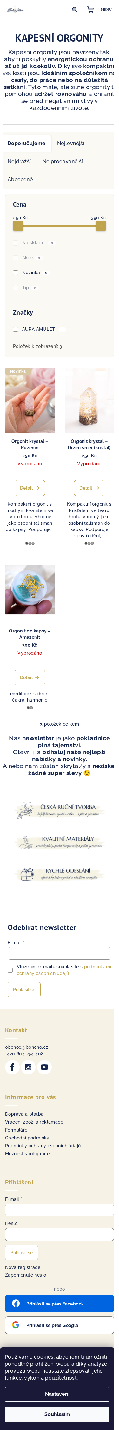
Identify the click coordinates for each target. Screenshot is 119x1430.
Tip (29, 287)
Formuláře (16, 1129)
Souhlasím (57, 1414)
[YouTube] (44, 1067)
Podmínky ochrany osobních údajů (43, 1145)
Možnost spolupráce (27, 1153)
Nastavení (57, 1394)
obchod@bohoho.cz (26, 1047)
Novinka (34, 272)
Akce (31, 257)
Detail (26, 488)
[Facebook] (12, 1067)
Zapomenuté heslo (25, 1275)
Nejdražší (19, 161)
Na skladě (37, 242)
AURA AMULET (42, 329)
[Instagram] (28, 1067)
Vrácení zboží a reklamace (34, 1122)
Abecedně (20, 179)
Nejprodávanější (63, 161)
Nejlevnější (70, 143)
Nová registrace (22, 1267)
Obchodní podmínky (27, 1137)
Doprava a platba (24, 1114)
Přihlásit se (24, 989)
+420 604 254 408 (24, 1053)
